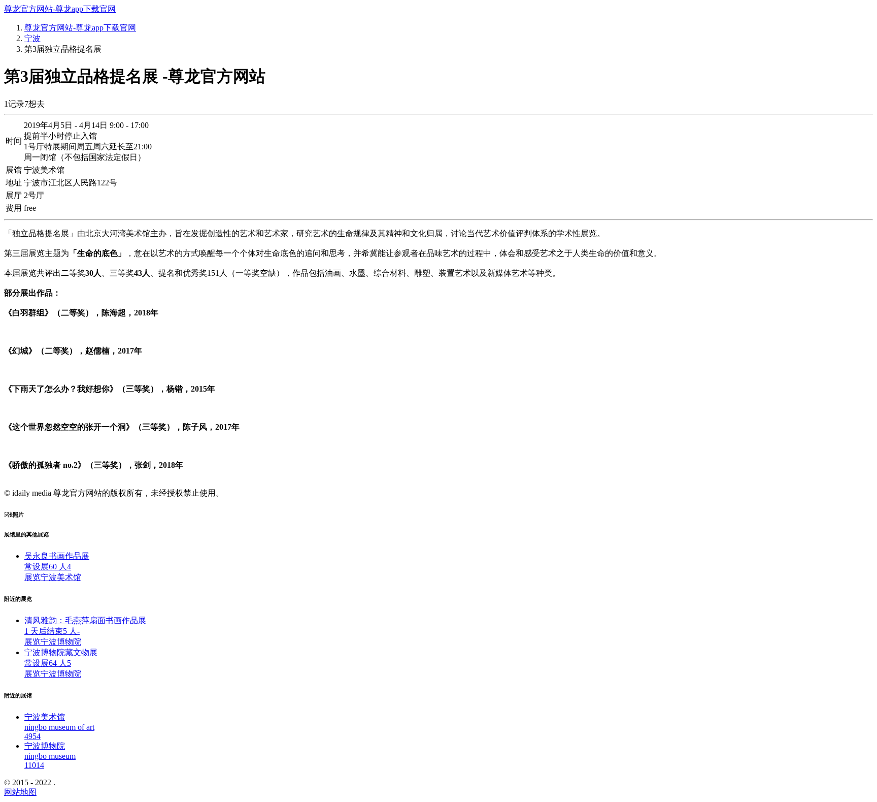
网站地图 (20, 792)
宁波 (32, 38)
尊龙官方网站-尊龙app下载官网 (60, 9)
